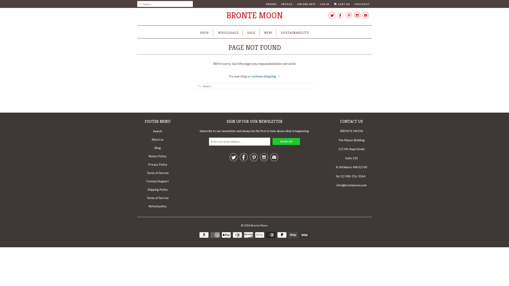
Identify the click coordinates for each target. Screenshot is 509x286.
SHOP (204, 32)
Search (157, 131)
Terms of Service (158, 173)
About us (157, 139)
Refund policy (158, 206)
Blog (157, 148)
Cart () (343, 4)
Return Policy (158, 156)
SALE (251, 32)
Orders (271, 4)
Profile (286, 4)
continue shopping (264, 76)
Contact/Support (157, 181)
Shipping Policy (158, 189)
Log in (324, 4)
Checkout (362, 4)
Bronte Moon (254, 15)
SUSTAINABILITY (295, 32)
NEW (268, 32)
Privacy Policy (157, 164)
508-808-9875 (306, 4)
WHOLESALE (228, 32)
